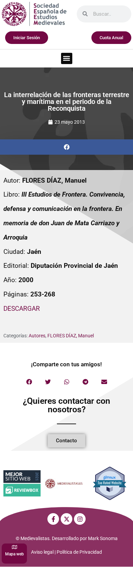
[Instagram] (80, 519)
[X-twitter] (66, 519)
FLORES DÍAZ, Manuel (70, 335)
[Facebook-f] (53, 519)
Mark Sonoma (103, 538)
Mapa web (14, 554)
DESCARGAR (21, 308)
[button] (66, 58)
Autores (37, 335)
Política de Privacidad (79, 552)
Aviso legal (42, 552)
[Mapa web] (14, 547)
